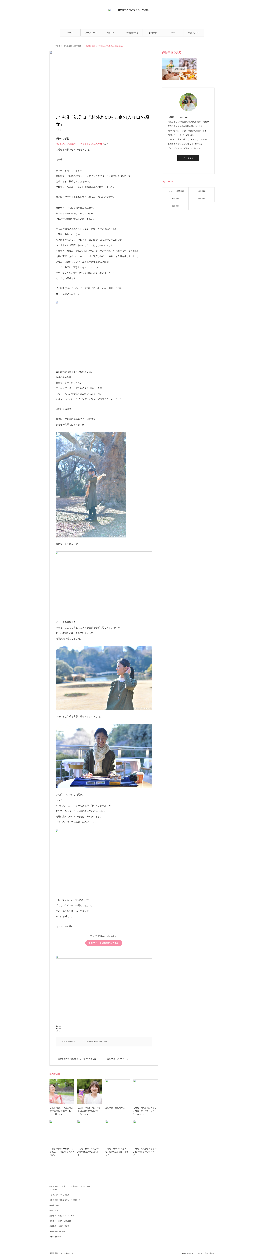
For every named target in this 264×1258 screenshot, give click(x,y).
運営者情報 (54, 1253)
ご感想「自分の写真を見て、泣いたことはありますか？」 (116, 1152)
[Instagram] (188, 166)
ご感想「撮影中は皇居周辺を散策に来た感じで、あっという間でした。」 (61, 1111)
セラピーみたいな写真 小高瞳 (203, 1253)
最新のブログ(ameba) (194, 34)
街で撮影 (175, 206)
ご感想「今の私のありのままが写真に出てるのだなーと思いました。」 (89, 1111)
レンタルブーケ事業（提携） (60, 1195)
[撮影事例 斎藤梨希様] (117, 1091)
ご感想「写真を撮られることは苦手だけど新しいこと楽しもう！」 (144, 1111)
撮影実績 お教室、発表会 (59, 1226)
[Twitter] (184, 166)
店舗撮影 (175, 199)
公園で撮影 (77, 46)
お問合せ (153, 33)
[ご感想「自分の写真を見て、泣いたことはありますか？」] (117, 1132)
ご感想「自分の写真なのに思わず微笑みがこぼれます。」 (89, 1152)
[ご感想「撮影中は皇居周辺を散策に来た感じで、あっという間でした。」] (62, 1091)
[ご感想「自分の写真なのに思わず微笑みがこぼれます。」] (89, 1132)
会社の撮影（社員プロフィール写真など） (65, 1200)
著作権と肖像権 (55, 1237)
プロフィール (91, 33)
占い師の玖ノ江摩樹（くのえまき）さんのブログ (80, 144)
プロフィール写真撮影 (63, 46)
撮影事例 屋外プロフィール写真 (62, 1216)
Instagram (54, 5)
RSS (61, 5)
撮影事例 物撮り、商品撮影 (60, 1221)
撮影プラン (111, 33)
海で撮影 (201, 199)
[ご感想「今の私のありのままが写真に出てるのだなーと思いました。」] (89, 1091)
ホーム (70, 33)
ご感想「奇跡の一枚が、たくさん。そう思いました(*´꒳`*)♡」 (62, 1152)
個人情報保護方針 (67, 1253)
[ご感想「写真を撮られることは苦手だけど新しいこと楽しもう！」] (145, 1091)
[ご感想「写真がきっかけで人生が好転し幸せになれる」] (145, 1132)
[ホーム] (50, 46)
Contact (58, 5)
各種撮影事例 (132, 33)
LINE (173, 33)
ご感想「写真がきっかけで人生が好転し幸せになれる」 (144, 1152)
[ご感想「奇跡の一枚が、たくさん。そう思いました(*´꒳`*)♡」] (62, 1132)
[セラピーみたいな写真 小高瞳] (132, 18)
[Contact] (192, 166)
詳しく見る (188, 158)
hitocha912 (71, 1041)
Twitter (51, 5)
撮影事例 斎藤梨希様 (115, 1108)
